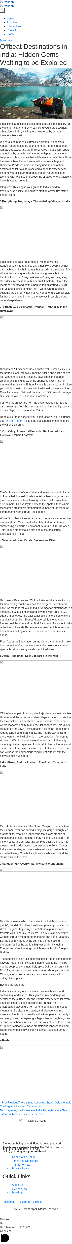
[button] (36, 1215)
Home (10, 18)
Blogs (10, 34)
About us (12, 22)
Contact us (13, 30)
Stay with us (14, 26)
